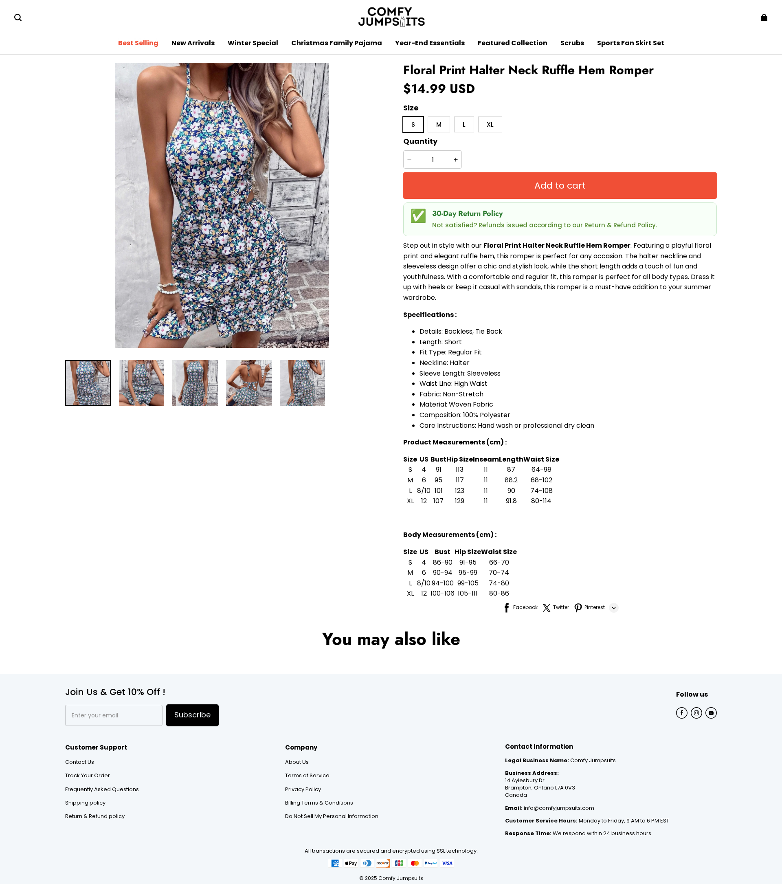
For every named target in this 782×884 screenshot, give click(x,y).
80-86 (499, 593)
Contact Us (79, 762)
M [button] (439, 124)
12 (424, 501)
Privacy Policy (303, 789)
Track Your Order (87, 775)
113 (459, 469)
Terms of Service (307, 775)
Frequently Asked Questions (102, 789)
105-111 (468, 593)
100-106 (443, 593)
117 (460, 480)
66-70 (499, 562)
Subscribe (192, 715)
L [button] (464, 124)
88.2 (511, 480)
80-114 (541, 501)
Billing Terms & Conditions (319, 803)
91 (439, 469)
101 (439, 490)
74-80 (499, 583)
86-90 (443, 562)
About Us (297, 762)
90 (511, 490)
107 (438, 501)
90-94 (443, 572)
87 (511, 469)
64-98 (541, 469)
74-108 (541, 490)
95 (438, 480)
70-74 (499, 572)
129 (459, 501)
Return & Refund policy (95, 816)
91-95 (468, 562)
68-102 (541, 480)
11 (486, 469)
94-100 (443, 583)
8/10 (424, 490)
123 (459, 490)
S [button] (413, 124)
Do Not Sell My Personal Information (331, 816)
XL (410, 501)
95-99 (468, 572)
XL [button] (490, 124)
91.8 (511, 501)
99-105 (468, 583)
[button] (18, 17)
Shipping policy (85, 803)
